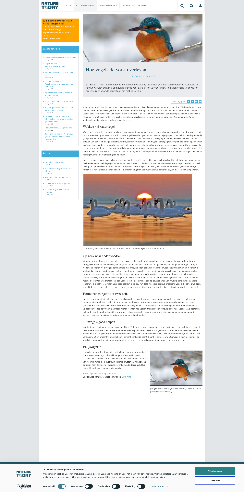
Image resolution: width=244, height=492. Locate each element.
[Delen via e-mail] (200, 101)
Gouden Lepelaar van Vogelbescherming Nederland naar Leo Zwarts (59, 84)
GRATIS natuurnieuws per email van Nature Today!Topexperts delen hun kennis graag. (58, 32)
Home (68, 5)
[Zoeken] (182, 5)
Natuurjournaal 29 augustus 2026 (59, 127)
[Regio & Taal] (191, 5)
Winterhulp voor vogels (54, 162)
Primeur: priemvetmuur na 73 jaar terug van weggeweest (59, 108)
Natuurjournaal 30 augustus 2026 (59, 101)
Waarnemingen (107, 5)
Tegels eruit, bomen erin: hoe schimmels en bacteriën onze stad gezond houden (59, 119)
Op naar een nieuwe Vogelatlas (57, 183)
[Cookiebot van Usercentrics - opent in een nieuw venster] (24, 486)
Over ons (127, 5)
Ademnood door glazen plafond (58, 177)
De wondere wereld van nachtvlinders (60, 57)
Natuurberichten (85, 5)
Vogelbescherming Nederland (143, 76)
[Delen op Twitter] (192, 101)
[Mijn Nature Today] (200, 5)
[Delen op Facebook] (188, 101)
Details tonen (157, 486)
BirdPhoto (126, 376)
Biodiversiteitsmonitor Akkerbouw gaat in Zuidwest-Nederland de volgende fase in (59, 136)
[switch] (89, 486)
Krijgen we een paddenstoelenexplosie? (55, 65)
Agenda (142, 5)
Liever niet (215, 480)
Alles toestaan (215, 471)
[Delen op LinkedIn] (196, 101)
